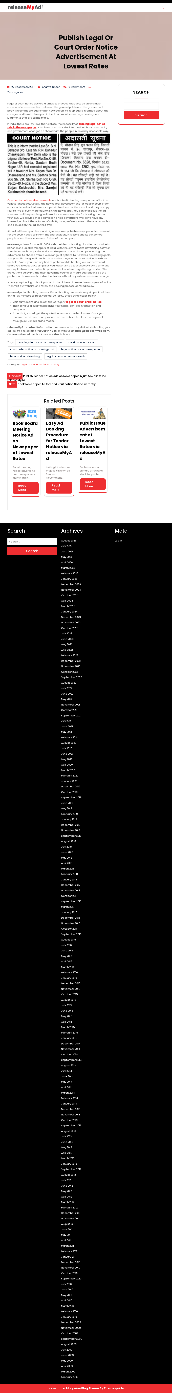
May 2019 (66, 808)
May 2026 (67, 557)
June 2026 (67, 551)
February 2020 (69, 775)
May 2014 (66, 1081)
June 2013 (67, 1142)
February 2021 (69, 737)
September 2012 (71, 1169)
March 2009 (68, 1371)
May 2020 (67, 759)
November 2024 (71, 589)
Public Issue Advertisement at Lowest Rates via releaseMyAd (92, 440)
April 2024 (67, 600)
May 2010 (66, 1295)
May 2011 (66, 1235)
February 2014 (69, 1098)
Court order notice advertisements (29, 200)
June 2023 (67, 639)
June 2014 (67, 1076)
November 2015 (70, 989)
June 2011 (66, 1229)
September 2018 (71, 836)
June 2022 (67, 693)
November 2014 (70, 1049)
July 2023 (66, 633)
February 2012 (69, 1207)
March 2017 (68, 907)
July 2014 (66, 1071)
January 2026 (69, 579)
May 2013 (66, 1147)
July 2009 (66, 1349)
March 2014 (68, 1092)
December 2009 (71, 1322)
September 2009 (71, 1339)
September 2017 (71, 901)
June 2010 (67, 1289)
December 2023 (71, 617)
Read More (22, 488)
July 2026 (66, 546)
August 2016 (68, 939)
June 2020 (67, 753)
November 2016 (70, 923)
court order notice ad (82, 342)
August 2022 (68, 682)
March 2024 (68, 606)
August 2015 (68, 1000)
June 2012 (67, 1185)
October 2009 (69, 1333)
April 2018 (66, 863)
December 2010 (70, 1262)
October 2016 (69, 928)
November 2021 (70, 704)
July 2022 (66, 688)
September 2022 (71, 677)
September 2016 (71, 934)
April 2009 (67, 1366)
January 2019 (69, 819)
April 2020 (67, 764)
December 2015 (70, 983)
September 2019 (71, 797)
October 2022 (69, 672)
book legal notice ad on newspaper (40, 342)
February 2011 (69, 1251)
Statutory (53, 364)
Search (141, 92)
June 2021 (67, 726)
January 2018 (69, 879)
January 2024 (69, 611)
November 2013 (70, 1114)
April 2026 (67, 562)
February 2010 (69, 1311)
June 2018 (67, 852)
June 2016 (67, 950)
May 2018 (66, 857)
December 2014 (70, 1043)
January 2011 (68, 1256)
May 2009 (67, 1360)
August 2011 (68, 1224)
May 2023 (67, 644)
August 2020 (68, 743)
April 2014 (66, 1087)
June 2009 (67, 1355)
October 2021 (69, 710)
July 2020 (66, 748)
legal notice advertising (25, 356)
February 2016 (69, 972)
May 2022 (66, 699)
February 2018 (69, 874)
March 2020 (68, 770)
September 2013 (71, 1125)
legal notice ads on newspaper (80, 349)
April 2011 (66, 1240)
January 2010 (69, 1317)
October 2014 (69, 1054)
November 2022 (70, 666)
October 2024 (69, 595)
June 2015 (67, 1010)
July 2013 (66, 1136)
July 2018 (66, 846)
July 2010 (66, 1284)
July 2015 (66, 1005)
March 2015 (68, 1027)
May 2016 (66, 956)
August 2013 (68, 1131)
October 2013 (69, 1120)
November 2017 (70, 890)
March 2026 (68, 568)
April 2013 (66, 1153)
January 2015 (69, 1038)
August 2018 (68, 841)
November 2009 (71, 1328)
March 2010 (68, 1306)
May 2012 (66, 1191)
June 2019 (67, 803)
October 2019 (69, 792)
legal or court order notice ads (66, 356)
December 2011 (70, 1213)
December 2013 (70, 1109)
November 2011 (70, 1218)
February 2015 (69, 1032)
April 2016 (66, 961)
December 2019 (70, 786)
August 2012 (68, 1175)
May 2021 (66, 732)
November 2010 (70, 1267)
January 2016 (69, 978)
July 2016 (66, 945)
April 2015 (66, 1021)
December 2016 (70, 917)
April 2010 (66, 1300)
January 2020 (69, 781)
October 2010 (69, 1273)
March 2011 (67, 1245)
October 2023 (69, 628)
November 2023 (71, 622)
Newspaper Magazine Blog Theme (74, 1388)
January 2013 (69, 1164)
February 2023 (69, 655)
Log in (118, 540)
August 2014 (68, 1065)
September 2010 (71, 1278)
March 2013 (68, 1158)
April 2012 (66, 1196)
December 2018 (70, 825)
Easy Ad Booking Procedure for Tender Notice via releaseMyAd (59, 440)
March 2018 (68, 868)
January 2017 (69, 912)
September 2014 (71, 1060)
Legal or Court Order (33, 364)
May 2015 (66, 1016)
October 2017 (69, 896)
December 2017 (70, 885)
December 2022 (71, 661)
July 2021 (66, 721)
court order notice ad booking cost (32, 349)
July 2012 (66, 1180)
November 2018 (70, 830)
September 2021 (71, 715)
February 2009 (69, 1377)
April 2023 (67, 650)
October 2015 (69, 994)
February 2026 (69, 573)
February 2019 (69, 814)
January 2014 (69, 1103)
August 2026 (68, 540)
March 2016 (68, 967)
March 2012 (67, 1202)
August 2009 (69, 1344)
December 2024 (71, 584)
